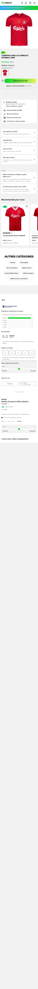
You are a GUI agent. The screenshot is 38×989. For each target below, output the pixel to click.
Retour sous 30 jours (13, 114)
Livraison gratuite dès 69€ (14, 110)
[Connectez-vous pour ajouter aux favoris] (2, 81)
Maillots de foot (26, 268)
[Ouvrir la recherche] (22, 3)
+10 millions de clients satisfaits (16, 121)
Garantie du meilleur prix (14, 117)
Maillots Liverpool (28, 273)
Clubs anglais (24, 262)
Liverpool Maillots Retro (11, 273)
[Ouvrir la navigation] (34, 3)
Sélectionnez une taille (20, 81)
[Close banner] (36, 8)
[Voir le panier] (30, 3)
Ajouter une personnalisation (19, 86)
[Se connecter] (26, 3)
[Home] (6, 3)
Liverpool (12, 262)
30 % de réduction (12, 268)
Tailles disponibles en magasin (14, 106)
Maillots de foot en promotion (19, 278)
